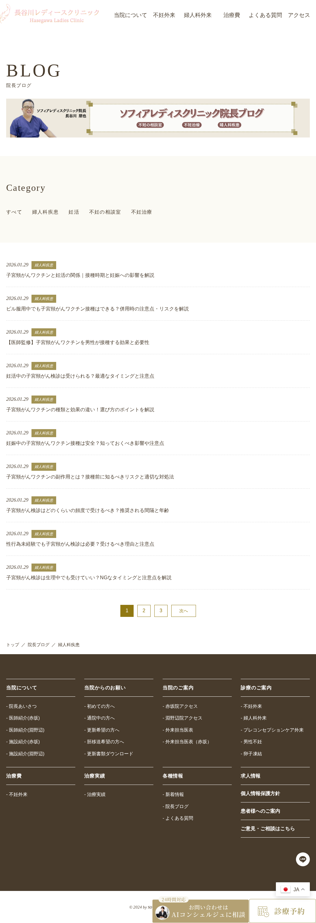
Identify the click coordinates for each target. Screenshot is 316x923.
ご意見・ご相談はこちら (268, 828)
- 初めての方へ (99, 706)
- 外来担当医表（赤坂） (187, 741)
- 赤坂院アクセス (180, 706)
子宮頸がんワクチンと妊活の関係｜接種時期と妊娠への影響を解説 (80, 275)
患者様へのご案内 (260, 811)
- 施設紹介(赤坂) (23, 741)
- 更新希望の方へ (101, 729)
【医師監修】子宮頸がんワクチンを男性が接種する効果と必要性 (77, 342)
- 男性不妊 (251, 741)
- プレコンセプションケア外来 (272, 729)
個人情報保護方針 (260, 793)
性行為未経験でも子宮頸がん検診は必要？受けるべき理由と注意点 (80, 544)
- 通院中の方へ (99, 717)
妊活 (74, 212)
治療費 (231, 15)
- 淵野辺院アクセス (182, 717)
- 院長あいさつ (21, 706)
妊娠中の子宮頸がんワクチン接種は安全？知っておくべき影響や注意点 (85, 443)
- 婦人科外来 (254, 717)
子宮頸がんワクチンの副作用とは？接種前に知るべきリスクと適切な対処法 (90, 476)
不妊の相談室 (105, 212)
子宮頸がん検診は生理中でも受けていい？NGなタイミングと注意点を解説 (89, 577)
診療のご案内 (256, 687)
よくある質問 (265, 15)
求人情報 (250, 775)
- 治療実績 (95, 794)
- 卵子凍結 (251, 753)
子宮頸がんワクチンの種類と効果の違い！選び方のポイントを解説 (80, 409)
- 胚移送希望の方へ (104, 741)
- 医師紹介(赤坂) (23, 717)
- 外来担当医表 (178, 729)
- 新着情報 (173, 794)
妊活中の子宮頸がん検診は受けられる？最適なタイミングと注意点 (80, 376)
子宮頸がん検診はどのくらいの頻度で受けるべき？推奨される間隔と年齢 (87, 510)
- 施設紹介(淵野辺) (25, 753)
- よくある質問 (178, 818)
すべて (14, 212)
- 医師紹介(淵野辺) (25, 729)
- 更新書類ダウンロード (108, 753)
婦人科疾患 (45, 212)
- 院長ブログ (176, 806)
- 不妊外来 (251, 706)
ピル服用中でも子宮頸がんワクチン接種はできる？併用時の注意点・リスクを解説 (97, 308)
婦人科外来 (198, 15)
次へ (183, 610)
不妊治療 (141, 212)
